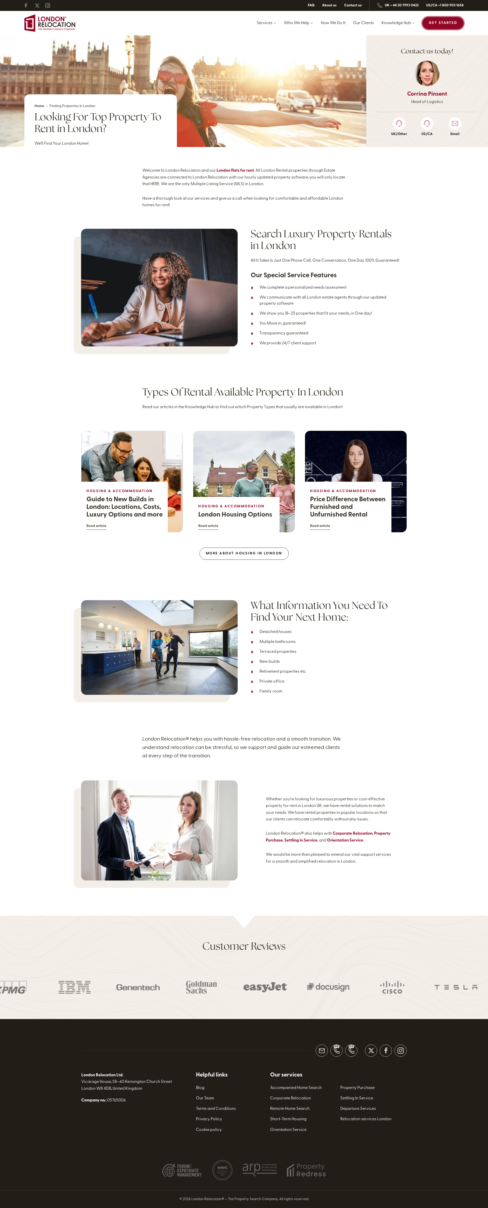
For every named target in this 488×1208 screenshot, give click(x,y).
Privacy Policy (209, 1119)
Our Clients (363, 23)
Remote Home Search (290, 1109)
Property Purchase (357, 1088)
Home (39, 106)
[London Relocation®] (49, 23)
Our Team (205, 1098)
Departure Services (358, 1109)
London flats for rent (235, 171)
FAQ (311, 5)
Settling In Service (356, 1098)
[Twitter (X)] (39, 5)
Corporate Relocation (353, 834)
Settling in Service (300, 840)
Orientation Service (345, 840)
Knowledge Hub (396, 23)
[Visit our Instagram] (400, 1050)
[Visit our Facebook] (386, 1050)
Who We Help (296, 23)
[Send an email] (322, 1050)
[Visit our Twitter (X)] (371, 1050)
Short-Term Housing (288, 1119)
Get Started (443, 23)
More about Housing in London (244, 553)
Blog (200, 1088)
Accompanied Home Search (296, 1088)
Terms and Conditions (216, 1109)
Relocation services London (365, 1119)
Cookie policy (209, 1130)
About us (329, 5)
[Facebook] (29, 5)
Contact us (353, 5)
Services (264, 23)
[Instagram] (49, 5)
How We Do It (333, 23)
